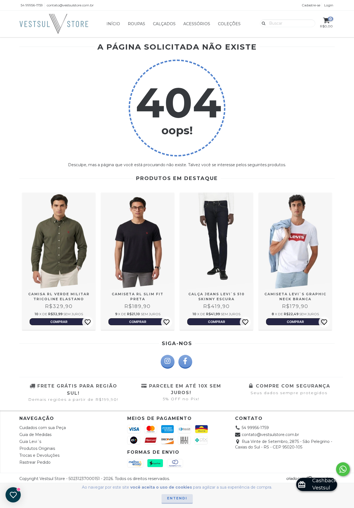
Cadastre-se (311, 5)
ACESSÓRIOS (196, 23)
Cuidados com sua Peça (42, 427)
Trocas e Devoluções (39, 455)
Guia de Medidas (35, 434)
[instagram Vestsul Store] (168, 362)
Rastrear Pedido (35, 462)
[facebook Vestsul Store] (185, 362)
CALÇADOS (164, 23)
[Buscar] (262, 23)
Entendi (177, 498)
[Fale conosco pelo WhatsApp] (343, 469)
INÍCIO (113, 23)
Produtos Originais (37, 448)
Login (328, 5)
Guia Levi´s (30, 441)
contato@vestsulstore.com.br (70, 5)
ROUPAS (136, 23)
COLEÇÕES (229, 23)
